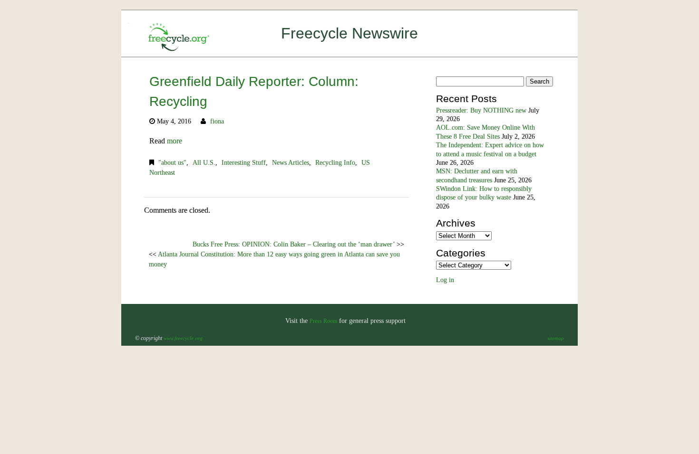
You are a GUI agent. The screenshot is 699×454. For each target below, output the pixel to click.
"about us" (172, 162)
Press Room (323, 321)
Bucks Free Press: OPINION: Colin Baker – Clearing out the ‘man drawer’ (294, 244)
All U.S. (204, 162)
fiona (217, 121)
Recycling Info (335, 162)
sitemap (555, 338)
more (174, 141)
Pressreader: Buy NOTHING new (481, 110)
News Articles (290, 162)
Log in (445, 280)
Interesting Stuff (244, 162)
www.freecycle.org (183, 338)
